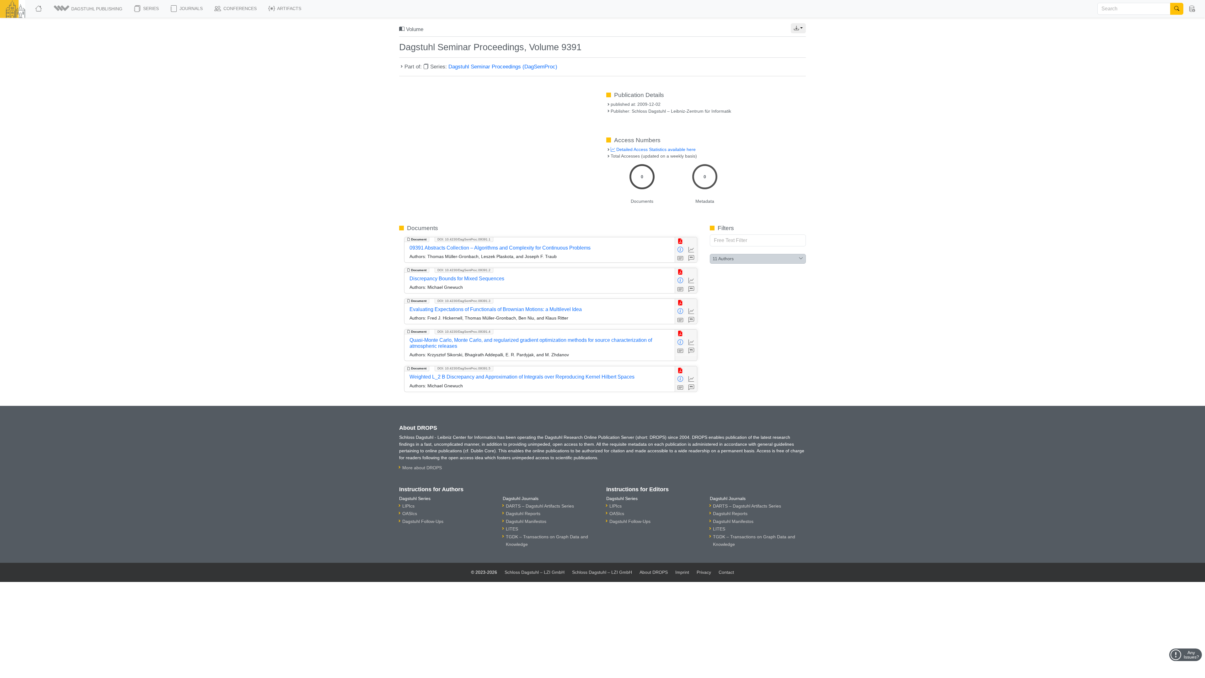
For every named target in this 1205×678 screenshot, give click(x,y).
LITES (512, 528)
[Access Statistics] (691, 250)
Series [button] (150, 8)
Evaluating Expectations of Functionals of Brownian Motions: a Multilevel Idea (496, 309)
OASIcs (409, 513)
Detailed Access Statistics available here (655, 149)
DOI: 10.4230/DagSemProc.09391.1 (463, 239)
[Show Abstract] (680, 258)
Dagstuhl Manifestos (526, 521)
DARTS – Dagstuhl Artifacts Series (540, 505)
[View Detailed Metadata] (680, 250)
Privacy (704, 572)
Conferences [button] (239, 8)
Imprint (682, 572)
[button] (88, 9)
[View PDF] (680, 241)
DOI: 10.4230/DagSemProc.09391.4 (463, 331)
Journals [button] (190, 8)
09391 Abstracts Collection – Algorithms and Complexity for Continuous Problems (500, 247)
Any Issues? (1191, 654)
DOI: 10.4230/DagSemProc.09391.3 (463, 301)
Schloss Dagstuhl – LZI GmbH (535, 572)
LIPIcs (408, 505)
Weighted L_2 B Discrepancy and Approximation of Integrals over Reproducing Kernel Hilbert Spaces (522, 376)
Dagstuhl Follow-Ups (422, 521)
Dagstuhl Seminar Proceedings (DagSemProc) (502, 66)
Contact (726, 572)
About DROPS (654, 572)
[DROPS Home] (39, 9)
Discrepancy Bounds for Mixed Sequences (457, 278)
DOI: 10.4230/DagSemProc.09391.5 (463, 368)
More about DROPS (422, 467)
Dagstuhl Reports (523, 513)
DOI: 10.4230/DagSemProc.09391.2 (463, 270)
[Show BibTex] (691, 258)
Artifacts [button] (288, 8)
